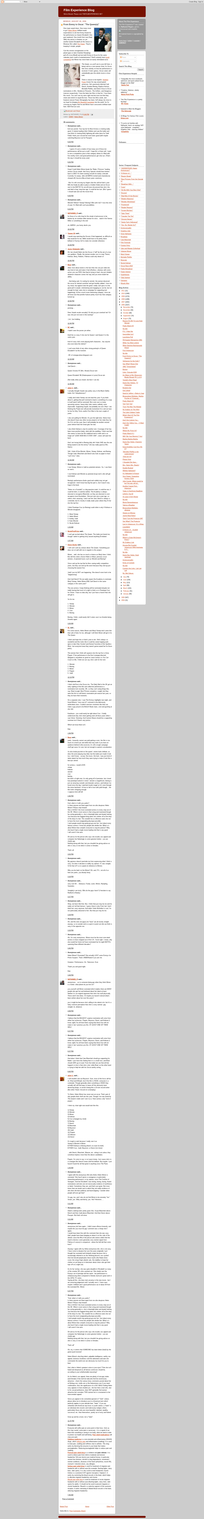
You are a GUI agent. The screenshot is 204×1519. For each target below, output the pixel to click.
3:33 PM (70, 930)
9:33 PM (70, 209)
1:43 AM (70, 1168)
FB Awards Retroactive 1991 (132, 340)
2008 (123, 299)
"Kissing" (124, 193)
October (126, 313)
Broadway (124, 237)
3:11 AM (70, 1204)
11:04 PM (71, 323)
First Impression (128, 350)
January (126, 594)
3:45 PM (70, 948)
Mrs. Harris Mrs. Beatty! (131, 465)
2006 (123, 305)
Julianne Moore (126, 251)
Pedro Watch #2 (128, 401)
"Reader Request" (127, 207)
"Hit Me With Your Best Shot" (131, 190)
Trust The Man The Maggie (132, 407)
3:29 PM (70, 915)
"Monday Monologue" (128, 202)
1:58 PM (70, 733)
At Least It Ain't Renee (130, 497)
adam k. (70, 388)
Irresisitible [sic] (128, 334)
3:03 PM (70, 854)
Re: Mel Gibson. (128, 573)
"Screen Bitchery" (127, 210)
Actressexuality (126, 228)
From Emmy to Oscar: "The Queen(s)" (81, 24)
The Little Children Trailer (131, 412)
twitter (130, 41)
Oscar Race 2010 (127, 266)
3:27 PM (70, 897)
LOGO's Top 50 (128, 494)
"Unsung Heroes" (126, 219)
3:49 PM (70, 975)
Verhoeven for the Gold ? (131, 361)
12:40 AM (71, 384)
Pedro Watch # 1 (128, 433)
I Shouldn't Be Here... (130, 462)
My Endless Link (128, 542)
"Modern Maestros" (127, 199)
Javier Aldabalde (74, 249)
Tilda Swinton (125, 277)
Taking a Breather (129, 505)
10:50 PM (71, 301)
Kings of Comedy (128, 563)
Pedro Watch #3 (128, 326)
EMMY (71, 117)
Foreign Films (125, 245)
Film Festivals (125, 242)
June (125, 580)
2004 (123, 600)
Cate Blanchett (126, 240)
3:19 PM (70, 877)
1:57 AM (70, 541)
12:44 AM (71, 460)
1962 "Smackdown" (129, 366)
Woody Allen (125, 283)
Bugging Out (127, 388)
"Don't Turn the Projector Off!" (133, 518)
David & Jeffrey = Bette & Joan (133, 393)
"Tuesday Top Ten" (127, 216)
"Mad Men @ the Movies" (129, 196)
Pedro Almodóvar (126, 269)
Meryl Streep (125, 254)
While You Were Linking (131, 343)
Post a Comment (68, 1499)
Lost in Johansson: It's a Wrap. (133, 524)
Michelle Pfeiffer (126, 257)
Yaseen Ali (71, 233)
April (125, 585)
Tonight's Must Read (130, 380)
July (124, 577)
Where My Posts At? (130, 431)
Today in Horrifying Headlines (133, 491)
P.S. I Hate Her (128, 331)
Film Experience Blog (79, 10)
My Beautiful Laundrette (86, 102)
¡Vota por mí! (127, 456)
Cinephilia (125, 131)
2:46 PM (70, 796)
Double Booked (128, 468)
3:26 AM (70, 623)
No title (125, 329)
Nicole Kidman (126, 263)
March (125, 588)
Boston (125, 369)
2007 (123, 302)
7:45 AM (70, 1495)
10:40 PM (71, 261)
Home (87, 1506)
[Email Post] (91, 114)
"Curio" (123, 187)
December (127, 307)
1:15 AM (70, 527)
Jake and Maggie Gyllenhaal (130, 248)
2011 (123, 291)
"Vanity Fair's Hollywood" (129, 222)
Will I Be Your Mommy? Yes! (132, 436)
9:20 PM (70, 142)
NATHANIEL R (73, 213)
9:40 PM (70, 1071)
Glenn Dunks (72, 545)
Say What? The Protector (131, 521)
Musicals (124, 260)
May (125, 582)
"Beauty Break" (126, 176)
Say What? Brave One (130, 364)
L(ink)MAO (126, 527)
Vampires (124, 280)
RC (69, 327)
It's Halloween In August (131, 473)
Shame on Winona (129, 513)
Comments (126, 61)
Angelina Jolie (125, 231)
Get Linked (126, 390)
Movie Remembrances (130, 502)
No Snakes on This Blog (131, 409)
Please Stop (127, 459)
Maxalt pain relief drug (75, 1479)
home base (122, 41)
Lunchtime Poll (128, 337)
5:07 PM (70, 1291)
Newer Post (64, 1506)
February (126, 591)
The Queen (81, 44)
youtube (136, 41)
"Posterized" (125, 205)
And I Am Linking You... (131, 420)
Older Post (110, 1506)
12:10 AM (71, 359)
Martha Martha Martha (130, 439)
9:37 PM (70, 1031)
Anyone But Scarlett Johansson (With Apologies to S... (133, 547)
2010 (123, 293)
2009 (123, 296)
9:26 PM (70, 162)
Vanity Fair (125, 85)
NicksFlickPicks (73, 531)
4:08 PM (70, 1011)
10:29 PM (71, 245)
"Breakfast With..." (127, 184)
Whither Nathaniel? (129, 471)
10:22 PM (71, 229)
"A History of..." (126, 173)
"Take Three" (125, 213)
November (127, 310)
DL (69, 628)
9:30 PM (70, 196)
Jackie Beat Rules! (129, 516)
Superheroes (125, 275)
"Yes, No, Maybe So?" (128, 225)
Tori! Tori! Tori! (127, 404)
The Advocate (126, 111)
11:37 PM (71, 1421)
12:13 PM (71, 677)
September (127, 316)
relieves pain (81, 1441)
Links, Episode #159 (130, 372)
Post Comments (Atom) (77, 1511)
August (125, 318)
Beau (69, 265)
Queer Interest (126, 272)
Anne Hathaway (126, 234)
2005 (123, 597)
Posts (124, 57)
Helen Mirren (72, 30)
